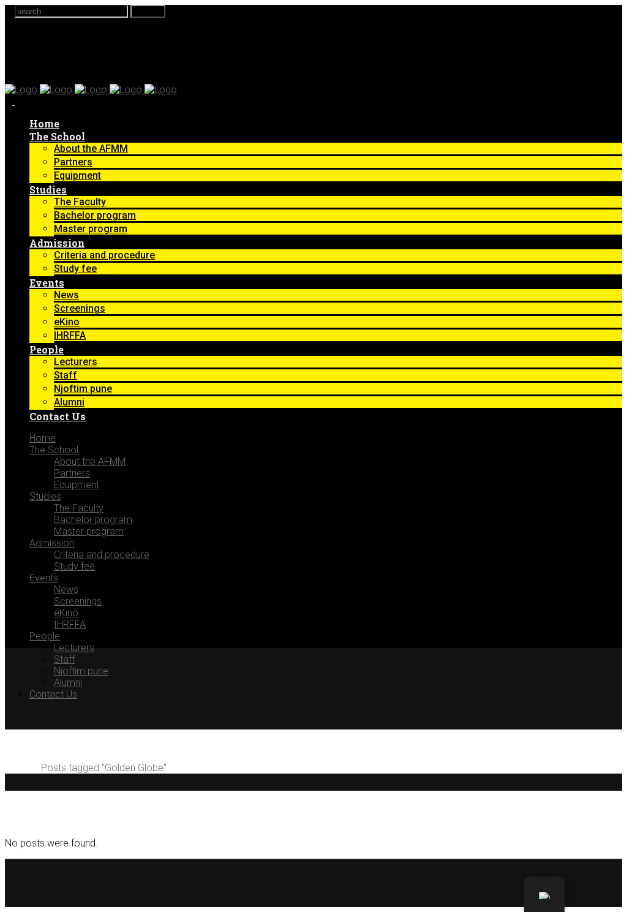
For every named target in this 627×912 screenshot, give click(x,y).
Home (18, 768)
